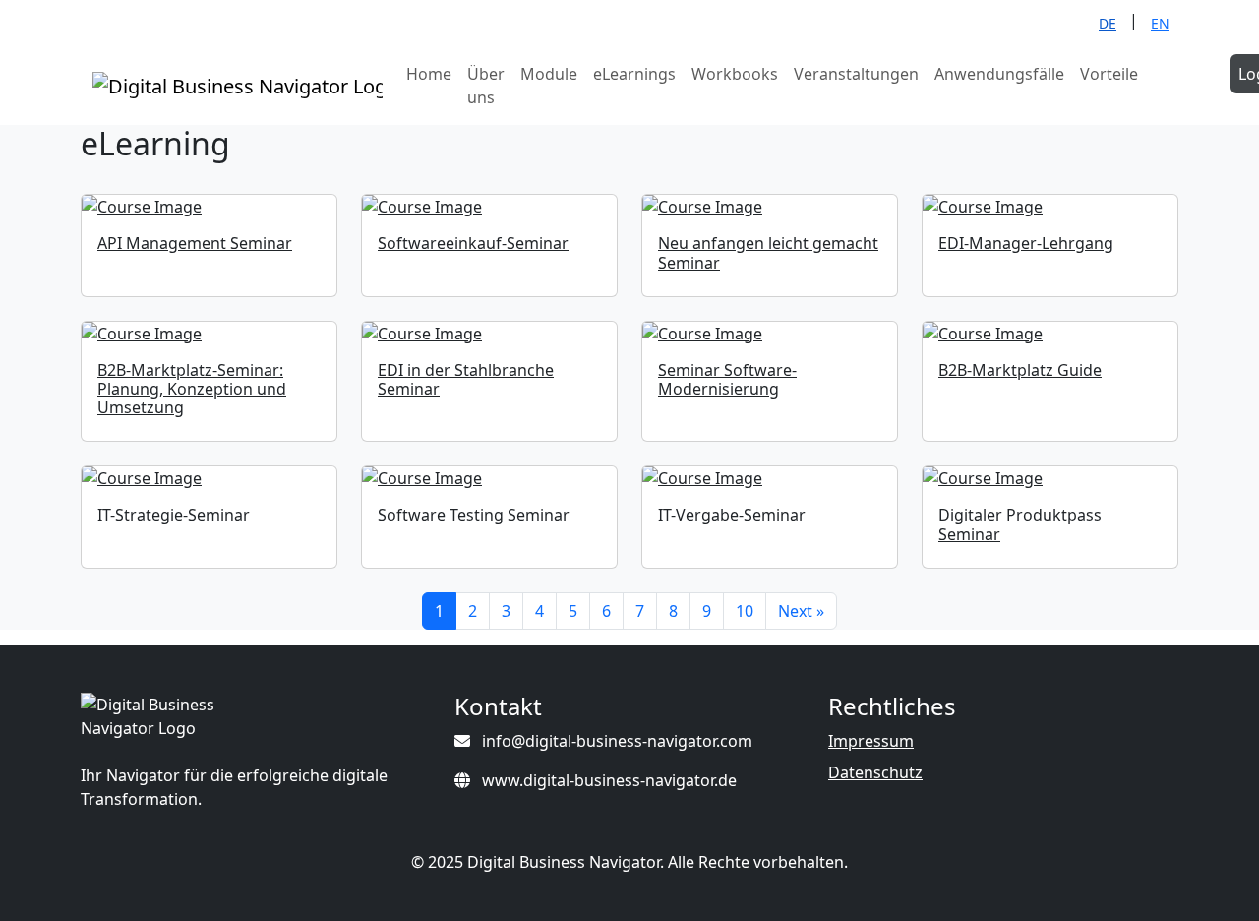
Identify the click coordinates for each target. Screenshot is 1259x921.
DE (1107, 23)
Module (548, 74)
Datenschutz (875, 772)
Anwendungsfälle (999, 74)
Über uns (486, 85)
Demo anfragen (1188, 85)
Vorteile (1109, 74)
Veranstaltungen (856, 74)
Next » (801, 611)
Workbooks (734, 74)
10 (744, 611)
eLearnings (634, 74)
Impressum (871, 741)
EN (1160, 23)
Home (428, 74)
